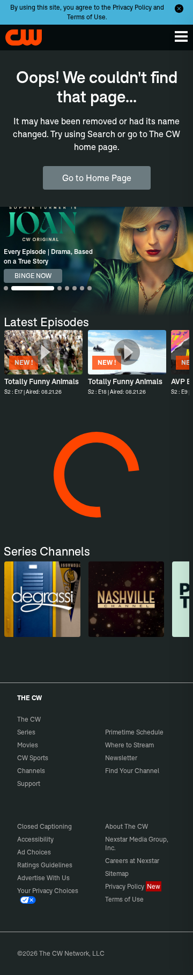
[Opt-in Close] (179, 8)
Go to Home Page (96, 177)
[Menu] (181, 36)
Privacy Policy (132, 7)
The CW (18, 35)
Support (28, 783)
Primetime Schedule (134, 732)
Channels (31, 771)
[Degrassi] (42, 599)
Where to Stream (129, 745)
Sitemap (117, 873)
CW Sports (32, 758)
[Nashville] (126, 599)
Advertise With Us (43, 878)
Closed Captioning (44, 826)
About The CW (126, 826)
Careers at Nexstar (132, 861)
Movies (27, 745)
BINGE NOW (32, 276)
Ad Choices (34, 852)
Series (26, 732)
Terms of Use (86, 17)
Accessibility (35, 839)
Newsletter (121, 758)
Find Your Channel (132, 771)
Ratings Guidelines (44, 865)
